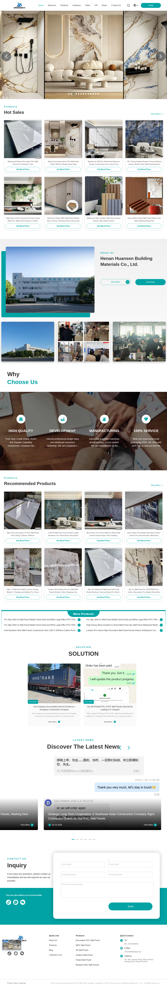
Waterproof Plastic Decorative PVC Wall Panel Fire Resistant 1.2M (23, 162)
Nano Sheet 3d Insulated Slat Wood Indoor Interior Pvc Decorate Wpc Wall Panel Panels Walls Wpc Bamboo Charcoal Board (143, 534)
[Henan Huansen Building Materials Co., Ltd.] (19, 5)
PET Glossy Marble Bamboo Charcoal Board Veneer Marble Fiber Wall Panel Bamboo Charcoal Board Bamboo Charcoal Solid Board (144, 163)
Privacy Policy (12, 983)
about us (52, 5)
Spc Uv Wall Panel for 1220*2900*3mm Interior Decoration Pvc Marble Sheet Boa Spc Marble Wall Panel (144, 590)
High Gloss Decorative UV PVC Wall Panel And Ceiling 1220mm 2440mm (22, 534)
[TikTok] (8, 902)
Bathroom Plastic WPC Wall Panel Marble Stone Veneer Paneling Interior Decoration (63, 219)
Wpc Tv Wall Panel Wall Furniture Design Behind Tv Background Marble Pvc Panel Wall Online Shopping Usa (23, 590)
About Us (53, 940)
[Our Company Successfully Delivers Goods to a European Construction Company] (54, 683)
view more (157, 114)
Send (130, 906)
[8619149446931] (15, 902)
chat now (150, 282)
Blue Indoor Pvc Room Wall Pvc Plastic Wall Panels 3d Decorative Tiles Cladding (103, 534)
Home (41, 5)
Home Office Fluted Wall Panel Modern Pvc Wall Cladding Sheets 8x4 (144, 219)
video (87, 5)
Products (53, 945)
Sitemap (22, 983)
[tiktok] (9, 953)
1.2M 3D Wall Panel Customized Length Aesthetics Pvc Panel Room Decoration (63, 534)
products (64, 5)
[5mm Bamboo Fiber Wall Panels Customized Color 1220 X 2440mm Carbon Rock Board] (79, 625)
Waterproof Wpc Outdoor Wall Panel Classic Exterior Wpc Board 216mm (104, 219)
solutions (76, 5)
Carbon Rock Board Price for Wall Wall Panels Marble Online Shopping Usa (63, 590)
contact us (116, 5)
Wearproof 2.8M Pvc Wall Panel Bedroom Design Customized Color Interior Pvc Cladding (104, 163)
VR (96, 5)
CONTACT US (55, 955)
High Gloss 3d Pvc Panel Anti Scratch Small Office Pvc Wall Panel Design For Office (23, 219)
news (104, 5)
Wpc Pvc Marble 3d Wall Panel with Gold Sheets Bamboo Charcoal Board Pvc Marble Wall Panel (103, 590)
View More (52, 722)
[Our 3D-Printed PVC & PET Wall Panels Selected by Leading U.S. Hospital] (110, 683)
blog (51, 950)
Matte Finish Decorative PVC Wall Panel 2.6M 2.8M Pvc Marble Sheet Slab (63, 162)
